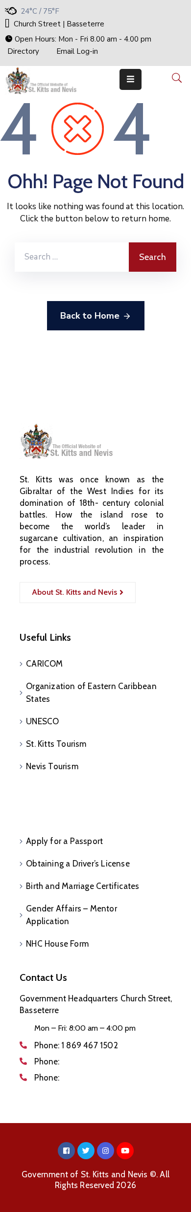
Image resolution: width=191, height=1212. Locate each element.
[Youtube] (125, 1150)
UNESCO (42, 721)
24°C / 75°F (40, 11)
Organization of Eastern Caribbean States (91, 692)
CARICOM (44, 664)
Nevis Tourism (52, 766)
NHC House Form (57, 944)
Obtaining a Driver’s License (78, 863)
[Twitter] (86, 1150)
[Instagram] (105, 1150)
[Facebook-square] (66, 1150)
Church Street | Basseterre (59, 24)
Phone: (76, 1045)
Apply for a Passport (64, 841)
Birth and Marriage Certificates (82, 886)
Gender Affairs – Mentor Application (71, 915)
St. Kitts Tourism (56, 744)
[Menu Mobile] (130, 79)
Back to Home (89, 316)
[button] (78, 39)
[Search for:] (72, 257)
